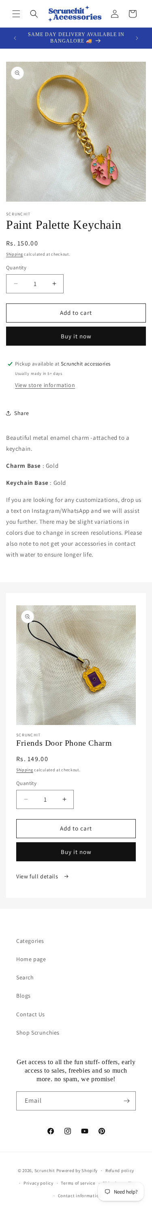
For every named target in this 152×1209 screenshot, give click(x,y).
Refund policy (119, 1170)
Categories (30, 940)
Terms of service (78, 1183)
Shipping (14, 254)
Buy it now (76, 336)
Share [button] (21, 413)
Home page (31, 959)
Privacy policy (39, 1183)
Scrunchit (44, 1170)
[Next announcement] (137, 38)
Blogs (23, 995)
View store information (45, 385)
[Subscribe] (126, 1100)
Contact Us (30, 1014)
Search (25, 977)
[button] (16, 14)
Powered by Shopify (77, 1170)
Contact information (80, 1195)
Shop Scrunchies (38, 1032)
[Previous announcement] (15, 38)
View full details (38, 876)
